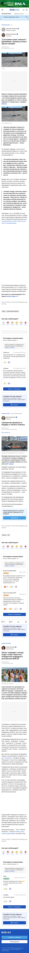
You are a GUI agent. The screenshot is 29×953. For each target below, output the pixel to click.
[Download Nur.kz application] (14, 4)
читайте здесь (11, 296)
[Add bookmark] (26, 621)
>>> (17, 296)
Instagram (15, 404)
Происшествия (6, 13)
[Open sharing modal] (18, 622)
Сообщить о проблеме (14, 937)
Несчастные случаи (16, 413)
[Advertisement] (14, 81)
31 (3, 853)
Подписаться (14, 517)
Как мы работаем (6, 643)
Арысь (3, 311)
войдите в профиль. (10, 347)
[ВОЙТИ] (26, 9)
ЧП (11, 25)
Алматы (4, 535)
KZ (23, 9)
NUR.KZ (4, 104)
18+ (9, 535)
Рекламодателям (14, 941)
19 (21, 548)
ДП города (9, 464)
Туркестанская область (12, 311)
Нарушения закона (19, 13)
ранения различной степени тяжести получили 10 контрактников (14, 221)
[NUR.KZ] (14, 10)
